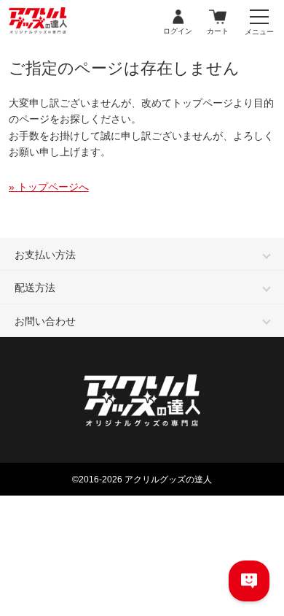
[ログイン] (177, 17)
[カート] (218, 17)
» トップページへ (49, 187)
